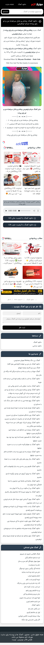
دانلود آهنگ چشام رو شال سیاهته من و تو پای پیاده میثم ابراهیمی (20, 22)
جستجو (5, 11)
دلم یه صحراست (34, 565)
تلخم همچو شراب (34, 576)
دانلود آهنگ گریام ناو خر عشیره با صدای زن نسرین (22, 419)
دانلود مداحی (37, 346)
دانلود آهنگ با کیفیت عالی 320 (20, 218)
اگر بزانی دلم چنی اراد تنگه (31, 620)
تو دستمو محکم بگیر (32, 558)
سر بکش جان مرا (34, 609)
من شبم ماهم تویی (33, 601)
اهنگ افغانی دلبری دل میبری (30, 554)
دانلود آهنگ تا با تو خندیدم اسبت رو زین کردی (24, 397)
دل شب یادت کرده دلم (32, 587)
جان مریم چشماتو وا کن (31, 594)
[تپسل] (4, 142)
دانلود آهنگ (22, 4)
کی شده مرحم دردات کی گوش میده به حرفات (24, 393)
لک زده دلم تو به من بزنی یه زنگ (28, 583)
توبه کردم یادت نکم (33, 579)
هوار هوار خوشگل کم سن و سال (29, 561)
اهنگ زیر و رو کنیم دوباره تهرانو (29, 368)
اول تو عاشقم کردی (33, 612)
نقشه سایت (9, 4)
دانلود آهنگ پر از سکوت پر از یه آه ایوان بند (25, 488)
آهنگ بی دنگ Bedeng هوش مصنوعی (27, 360)
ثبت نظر (22, 327)
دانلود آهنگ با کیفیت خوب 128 (21, 225)
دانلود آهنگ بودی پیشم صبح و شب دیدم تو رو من (22, 390)
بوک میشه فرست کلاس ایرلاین (29, 616)
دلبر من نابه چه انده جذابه (31, 572)
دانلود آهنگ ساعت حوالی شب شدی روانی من (24, 386)
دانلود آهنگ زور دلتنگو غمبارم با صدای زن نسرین (23, 415)
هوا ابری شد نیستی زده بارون (30, 598)
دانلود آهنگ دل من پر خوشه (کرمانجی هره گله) (23, 364)
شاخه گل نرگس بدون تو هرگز (29, 568)
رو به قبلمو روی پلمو (33, 590)
